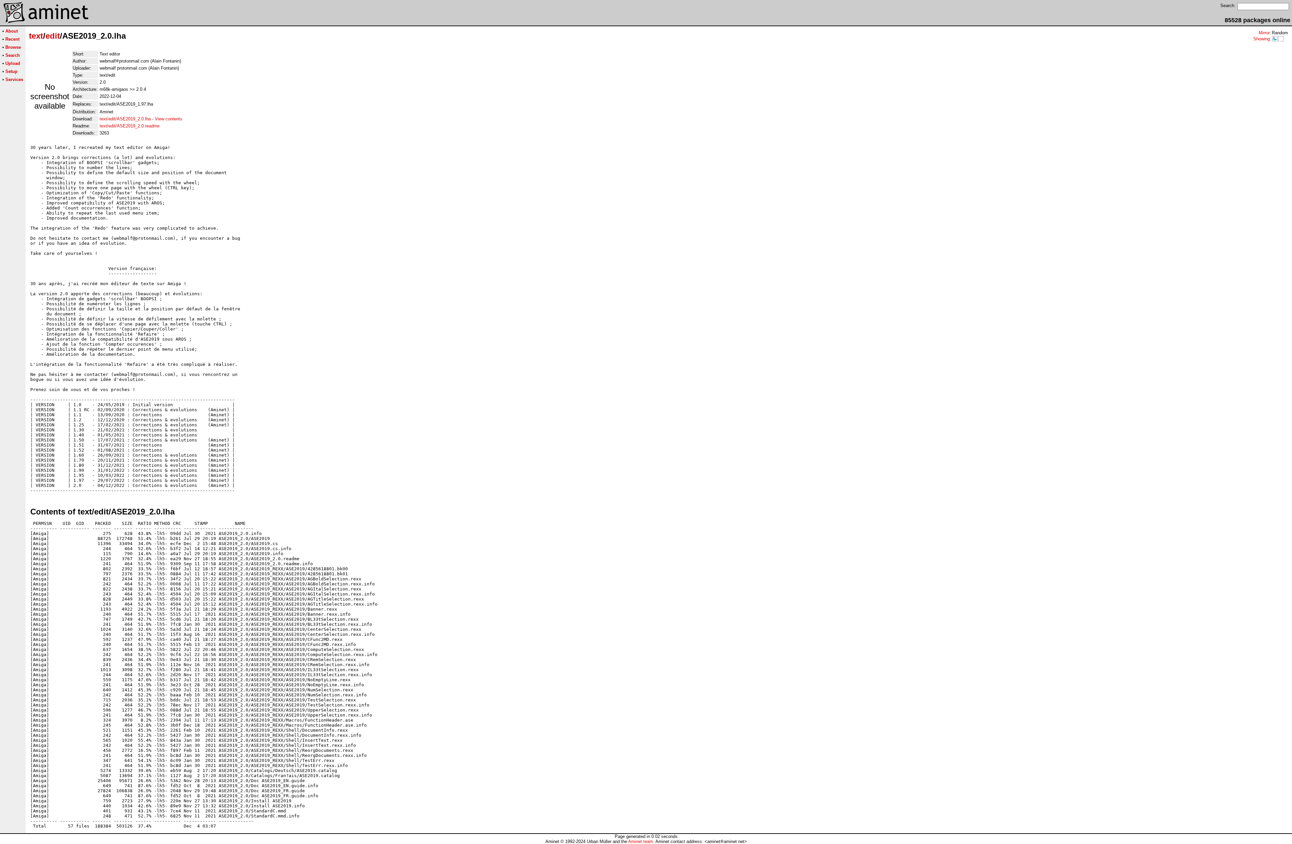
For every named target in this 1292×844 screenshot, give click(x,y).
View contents (168, 118)
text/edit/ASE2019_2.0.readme (129, 125)
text (36, 35)
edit (52, 35)
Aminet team (640, 841)
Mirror (1264, 32)
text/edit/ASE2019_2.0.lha (125, 118)
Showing (1261, 38)
